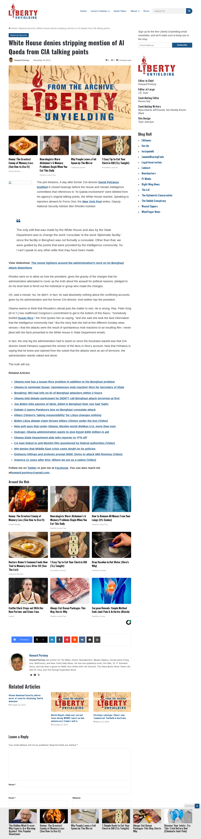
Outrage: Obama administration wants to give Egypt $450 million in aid (61, 432)
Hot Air (145, 146)
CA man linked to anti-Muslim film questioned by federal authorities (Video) (64, 443)
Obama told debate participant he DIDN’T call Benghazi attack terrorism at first (67, 398)
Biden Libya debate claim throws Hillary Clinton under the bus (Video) (61, 420)
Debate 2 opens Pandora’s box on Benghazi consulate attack (55, 409)
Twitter (32, 467)
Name (12, 784)
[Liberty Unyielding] (23, 11)
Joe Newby (172, 110)
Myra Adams (145, 110)
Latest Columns (99, 11)
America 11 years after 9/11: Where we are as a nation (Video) (55, 459)
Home (83, 11)
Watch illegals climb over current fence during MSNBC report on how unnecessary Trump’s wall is (67, 718)
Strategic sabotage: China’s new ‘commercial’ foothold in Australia (109, 716)
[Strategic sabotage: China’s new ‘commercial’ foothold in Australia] (112, 702)
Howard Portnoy (21, 60)
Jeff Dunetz (159, 110)
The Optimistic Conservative (157, 195)
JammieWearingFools (153, 157)
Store (146, 11)
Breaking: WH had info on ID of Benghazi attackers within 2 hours (58, 392)
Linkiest (146, 168)
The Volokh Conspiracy (154, 201)
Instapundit (148, 151)
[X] (39, 675)
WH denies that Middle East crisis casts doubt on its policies (54, 448)
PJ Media (146, 179)
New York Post (92, 201)
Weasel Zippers (150, 206)
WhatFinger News (151, 212)
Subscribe (182, 45)
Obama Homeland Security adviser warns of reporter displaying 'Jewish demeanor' (26, 698)
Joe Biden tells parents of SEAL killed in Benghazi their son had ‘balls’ (61, 404)
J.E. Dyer (143, 93)
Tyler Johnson (146, 122)
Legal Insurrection (152, 162)
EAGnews (146, 140)
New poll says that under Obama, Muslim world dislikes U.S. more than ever (65, 426)
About (134, 11)
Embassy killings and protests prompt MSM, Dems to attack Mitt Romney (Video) (68, 454)
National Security (27, 28)
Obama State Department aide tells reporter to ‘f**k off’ (50, 437)
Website (76, 798)
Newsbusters (149, 173)
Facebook (61, 467)
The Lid (145, 190)
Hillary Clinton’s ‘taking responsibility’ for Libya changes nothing (57, 415)
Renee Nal (144, 101)
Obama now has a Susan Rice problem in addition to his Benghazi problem (64, 381)
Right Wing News (151, 184)
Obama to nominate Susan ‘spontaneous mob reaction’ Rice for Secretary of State (69, 387)
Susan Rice (25, 318)
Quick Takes (120, 11)
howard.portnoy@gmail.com (30, 472)
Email (12, 798)
